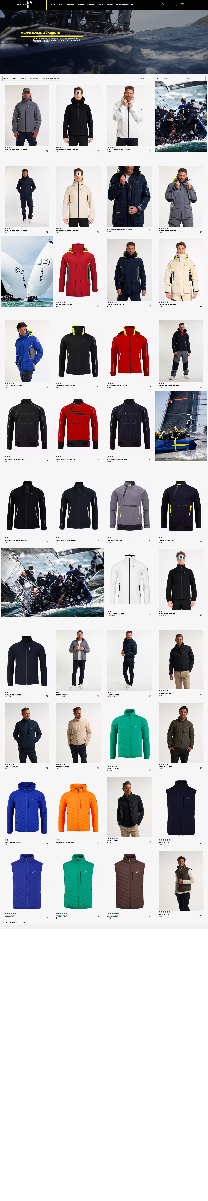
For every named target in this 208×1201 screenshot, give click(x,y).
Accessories (34, 78)
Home (3, 923)
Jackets (6, 78)
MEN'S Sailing (15, 923)
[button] (162, 4)
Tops (14, 78)
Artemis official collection (50, 78)
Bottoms (23, 78)
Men (7, 923)
